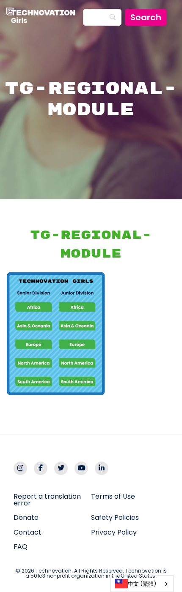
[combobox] (142, 583)
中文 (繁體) (142, 584)
